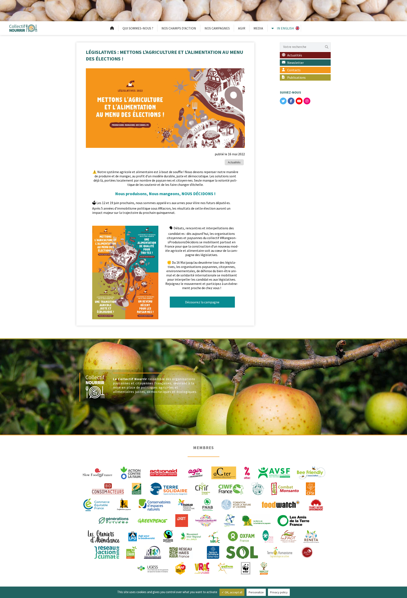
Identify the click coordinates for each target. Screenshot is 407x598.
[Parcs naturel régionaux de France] (267, 536)
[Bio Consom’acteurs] (108, 488)
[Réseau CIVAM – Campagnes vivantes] (131, 552)
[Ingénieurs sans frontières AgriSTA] (229, 520)
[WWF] (246, 568)
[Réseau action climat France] (106, 552)
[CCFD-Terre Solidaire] (168, 488)
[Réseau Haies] (180, 552)
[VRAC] (201, 568)
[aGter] (223, 472)
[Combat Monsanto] (285, 488)
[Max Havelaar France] (168, 536)
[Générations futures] (114, 520)
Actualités (234, 162)
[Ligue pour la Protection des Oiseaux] (141, 536)
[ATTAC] (247, 472)
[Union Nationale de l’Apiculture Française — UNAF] (181, 568)
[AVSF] (274, 472)
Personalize (256, 592)
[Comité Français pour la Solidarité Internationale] (310, 488)
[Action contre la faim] (131, 472)
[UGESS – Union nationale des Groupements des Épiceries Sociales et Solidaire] (153, 568)
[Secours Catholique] (213, 552)
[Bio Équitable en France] (136, 488)
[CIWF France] (230, 488)
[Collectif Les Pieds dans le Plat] (257, 488)
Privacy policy (279, 592)
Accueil (112, 28)
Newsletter (295, 62)
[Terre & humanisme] (279, 552)
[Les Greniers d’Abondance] (104, 536)
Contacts (294, 70)
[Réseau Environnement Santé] (152, 552)
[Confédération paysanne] (124, 504)
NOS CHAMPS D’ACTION (179, 28)
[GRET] (181, 520)
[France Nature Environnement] (316, 504)
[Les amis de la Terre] (293, 520)
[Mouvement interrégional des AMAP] (191, 536)
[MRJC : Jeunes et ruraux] (214, 536)
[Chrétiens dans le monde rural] (202, 488)
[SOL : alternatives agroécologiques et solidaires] (242, 552)
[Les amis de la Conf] (256, 520)
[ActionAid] (163, 472)
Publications (296, 77)
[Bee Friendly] (311, 472)
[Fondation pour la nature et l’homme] (236, 504)
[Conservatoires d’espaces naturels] (154, 504)
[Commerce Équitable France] (96, 504)
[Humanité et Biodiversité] (206, 520)
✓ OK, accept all (232, 592)
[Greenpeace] (152, 520)
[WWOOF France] (264, 568)
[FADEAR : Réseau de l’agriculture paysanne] (186, 504)
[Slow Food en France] (98, 472)
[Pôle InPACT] (288, 536)
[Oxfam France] (241, 536)
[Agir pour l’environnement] (195, 472)
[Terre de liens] (307, 552)
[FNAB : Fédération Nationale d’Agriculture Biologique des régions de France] (207, 504)
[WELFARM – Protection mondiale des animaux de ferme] (225, 568)
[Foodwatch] (280, 504)
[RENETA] (311, 536)
